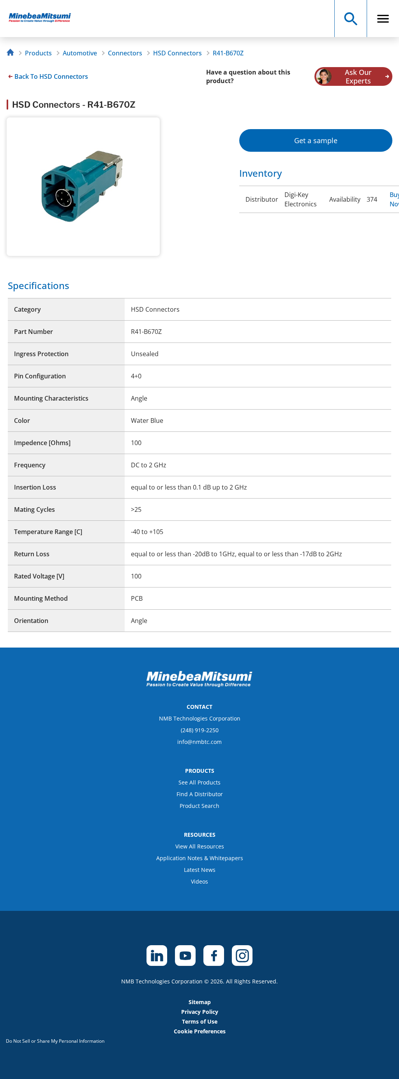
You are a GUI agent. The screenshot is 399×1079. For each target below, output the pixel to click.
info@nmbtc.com (199, 741)
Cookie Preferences (200, 1031)
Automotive (80, 53)
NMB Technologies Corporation (199, 718)
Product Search (199, 805)
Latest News (199, 869)
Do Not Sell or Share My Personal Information (55, 1041)
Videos (199, 881)
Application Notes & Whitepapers (199, 858)
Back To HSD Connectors (51, 76)
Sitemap (200, 1002)
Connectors (125, 53)
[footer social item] (157, 955)
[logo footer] (199, 685)
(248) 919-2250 (200, 730)
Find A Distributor (200, 794)
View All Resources (199, 846)
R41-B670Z (228, 53)
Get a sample (315, 140)
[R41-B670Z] (43, 18)
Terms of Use (199, 1021)
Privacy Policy (199, 1011)
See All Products (199, 782)
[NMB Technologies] (12, 53)
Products (38, 53)
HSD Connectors (177, 53)
